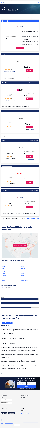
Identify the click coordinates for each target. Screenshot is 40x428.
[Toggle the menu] (38, 3)
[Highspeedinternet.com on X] (23, 414)
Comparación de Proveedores (25, 395)
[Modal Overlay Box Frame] (20, 383)
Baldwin (3, 277)
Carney (3, 268)
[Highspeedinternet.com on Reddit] (26, 414)
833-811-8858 (31, 129)
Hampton (3, 273)
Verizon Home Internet (7, 165)
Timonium (22, 264)
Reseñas (2, 397)
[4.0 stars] (9, 69)
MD (4, 373)
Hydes (3, 264)
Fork (2, 270)
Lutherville (22, 271)
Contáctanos (22, 410)
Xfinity (3, 54)
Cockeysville (23, 277)
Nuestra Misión (23, 408)
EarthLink (4, 111)
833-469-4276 (31, 101)
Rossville (22, 273)
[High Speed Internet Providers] (5, 2)
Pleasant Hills (23, 270)
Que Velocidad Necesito (4, 408)
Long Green (4, 262)
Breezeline (4, 190)
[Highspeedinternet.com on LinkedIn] (28, 414)
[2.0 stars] (7, 69)
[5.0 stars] (11, 69)
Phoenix (3, 280)
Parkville (22, 262)
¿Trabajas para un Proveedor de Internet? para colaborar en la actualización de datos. (17, 222)
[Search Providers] (11, 400)
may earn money (4, 0)
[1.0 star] (5, 69)
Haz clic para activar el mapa (20, 245)
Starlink (3, 140)
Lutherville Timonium (24, 280)
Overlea (22, 266)
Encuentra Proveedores (4, 395)
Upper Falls (23, 268)
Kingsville (3, 271)
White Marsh (4, 278)
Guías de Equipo (23, 397)
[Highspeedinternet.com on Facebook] (21, 414)
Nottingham (4, 275)
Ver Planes (19, 48)
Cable (3, 287)
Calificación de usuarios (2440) (10, 71)
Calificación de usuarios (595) (10, 100)
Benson (22, 278)
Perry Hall (3, 266)
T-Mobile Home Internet (7, 82)
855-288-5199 (31, 158)
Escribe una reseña (7, 322)
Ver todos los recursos (24, 400)
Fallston (22, 275)
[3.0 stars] (8, 69)
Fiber (3, 290)
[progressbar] (20, 299)
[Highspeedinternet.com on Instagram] (24, 414)
